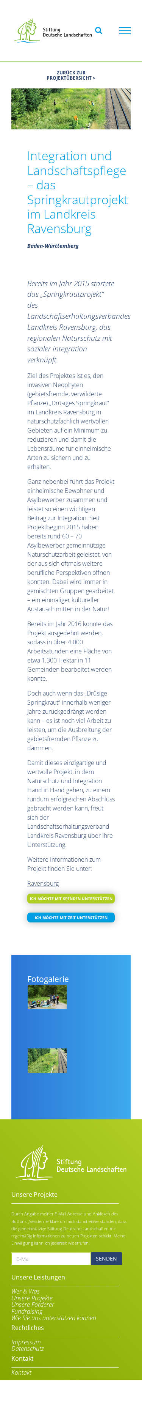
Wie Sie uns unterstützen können (53, 1318)
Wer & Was (25, 1291)
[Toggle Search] (98, 30)
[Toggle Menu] (125, 30)
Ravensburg (43, 883)
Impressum (26, 1342)
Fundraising (26, 1311)
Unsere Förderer (32, 1305)
